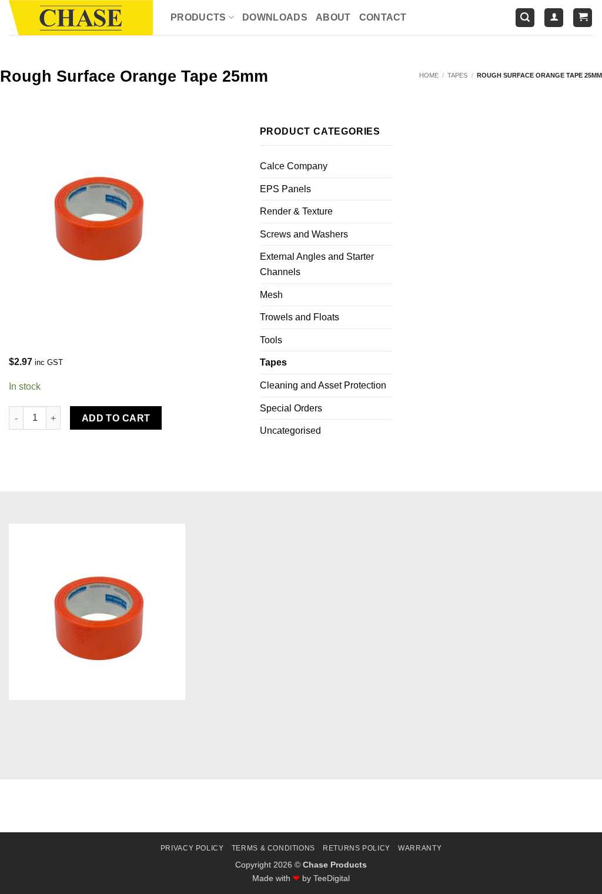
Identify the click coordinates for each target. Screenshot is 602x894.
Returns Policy (356, 848)
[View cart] (582, 18)
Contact (383, 17)
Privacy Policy (192, 848)
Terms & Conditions (273, 848)
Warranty (420, 848)
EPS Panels (285, 189)
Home (429, 75)
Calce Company (293, 166)
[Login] (553, 18)
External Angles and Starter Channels (317, 264)
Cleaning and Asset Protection (323, 385)
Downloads (274, 17)
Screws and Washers (304, 234)
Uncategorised (290, 431)
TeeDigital (331, 878)
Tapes (457, 75)
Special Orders (291, 408)
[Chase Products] (81, 17)
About (333, 17)
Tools (271, 340)
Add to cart (116, 418)
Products (198, 17)
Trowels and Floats (299, 317)
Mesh (271, 295)
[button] (525, 18)
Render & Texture (296, 211)
